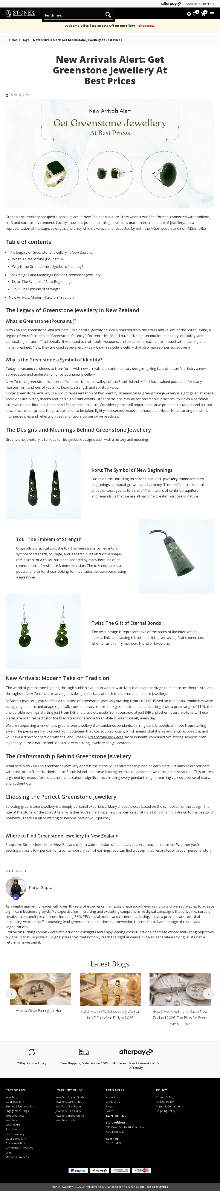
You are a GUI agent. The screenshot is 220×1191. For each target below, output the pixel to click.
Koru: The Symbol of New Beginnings (42, 281)
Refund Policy (165, 1102)
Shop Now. (146, 26)
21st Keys (11, 1129)
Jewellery (11, 1097)
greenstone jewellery (38, 806)
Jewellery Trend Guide (70, 1116)
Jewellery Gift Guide (68, 1106)
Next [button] (209, 994)
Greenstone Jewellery (19, 1148)
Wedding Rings (15, 1116)
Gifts (8, 1152)
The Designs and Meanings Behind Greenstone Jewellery (55, 275)
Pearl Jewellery (15, 1134)
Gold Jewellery (15, 1102)
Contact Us (113, 1102)
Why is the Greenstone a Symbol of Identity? (47, 266)
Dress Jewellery (15, 1143)
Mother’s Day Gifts (17, 1157)
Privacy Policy (164, 1097)
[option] (40, 1000)
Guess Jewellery (16, 1138)
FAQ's (109, 1111)
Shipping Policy (165, 1111)
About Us (112, 1097)
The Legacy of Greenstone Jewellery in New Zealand (51, 252)
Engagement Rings (17, 1111)
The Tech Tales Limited (154, 1187)
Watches (11, 1120)
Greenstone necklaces (105, 737)
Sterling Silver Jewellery (20, 1106)
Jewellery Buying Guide (70, 1097)
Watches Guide (65, 1120)
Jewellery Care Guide (69, 1102)
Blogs (109, 1106)
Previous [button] (11, 994)
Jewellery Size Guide (69, 1111)
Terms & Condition (168, 1106)
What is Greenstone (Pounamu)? (38, 259)
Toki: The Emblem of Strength (36, 289)
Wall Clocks (13, 1125)
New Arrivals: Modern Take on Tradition (41, 297)
